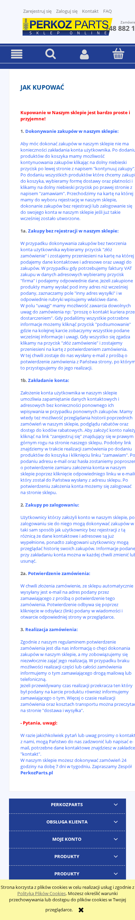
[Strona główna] (67, 26)
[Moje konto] (84, 54)
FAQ (107, 11)
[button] (17, 54)
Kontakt (90, 11)
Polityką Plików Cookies (41, 893)
